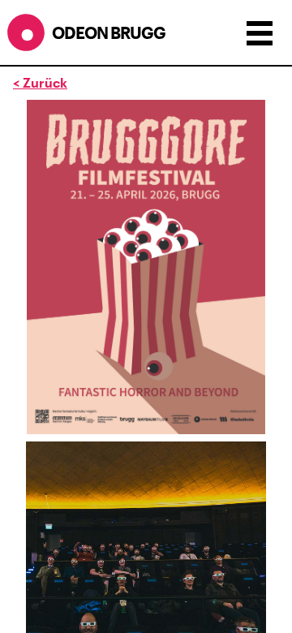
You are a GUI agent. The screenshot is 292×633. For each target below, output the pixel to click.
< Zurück (40, 82)
